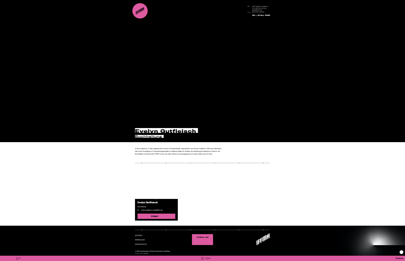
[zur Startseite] (140, 11)
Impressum (140, 240)
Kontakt (138, 235)
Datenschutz (141, 244)
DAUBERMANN (146, 253)
